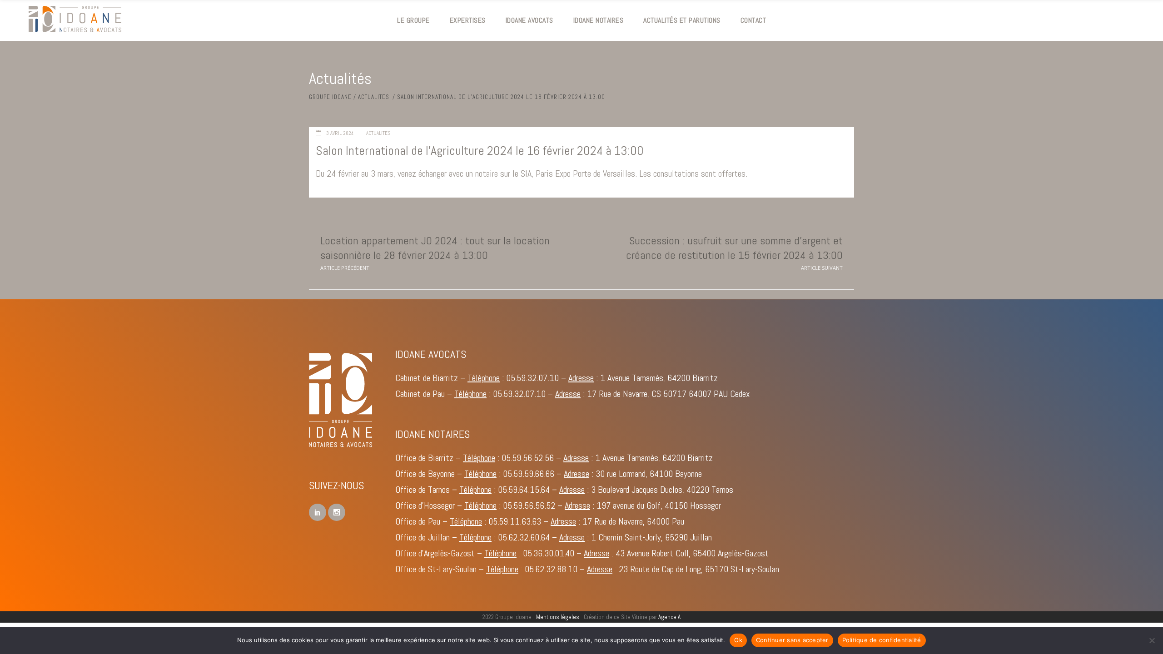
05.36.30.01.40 (548, 553)
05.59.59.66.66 (528, 474)
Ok (738, 640)
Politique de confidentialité (881, 640)
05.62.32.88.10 (551, 569)
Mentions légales (557, 617)
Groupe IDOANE (330, 97)
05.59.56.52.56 (528, 458)
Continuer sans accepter (792, 640)
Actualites (373, 97)
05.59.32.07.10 (532, 378)
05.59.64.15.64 (524, 489)
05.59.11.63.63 (514, 521)
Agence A (669, 617)
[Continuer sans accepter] (1151, 640)
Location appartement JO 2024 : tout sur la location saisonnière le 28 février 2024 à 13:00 (435, 247)
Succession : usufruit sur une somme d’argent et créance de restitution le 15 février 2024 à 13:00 (734, 247)
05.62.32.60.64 (524, 537)
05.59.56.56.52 (529, 505)
